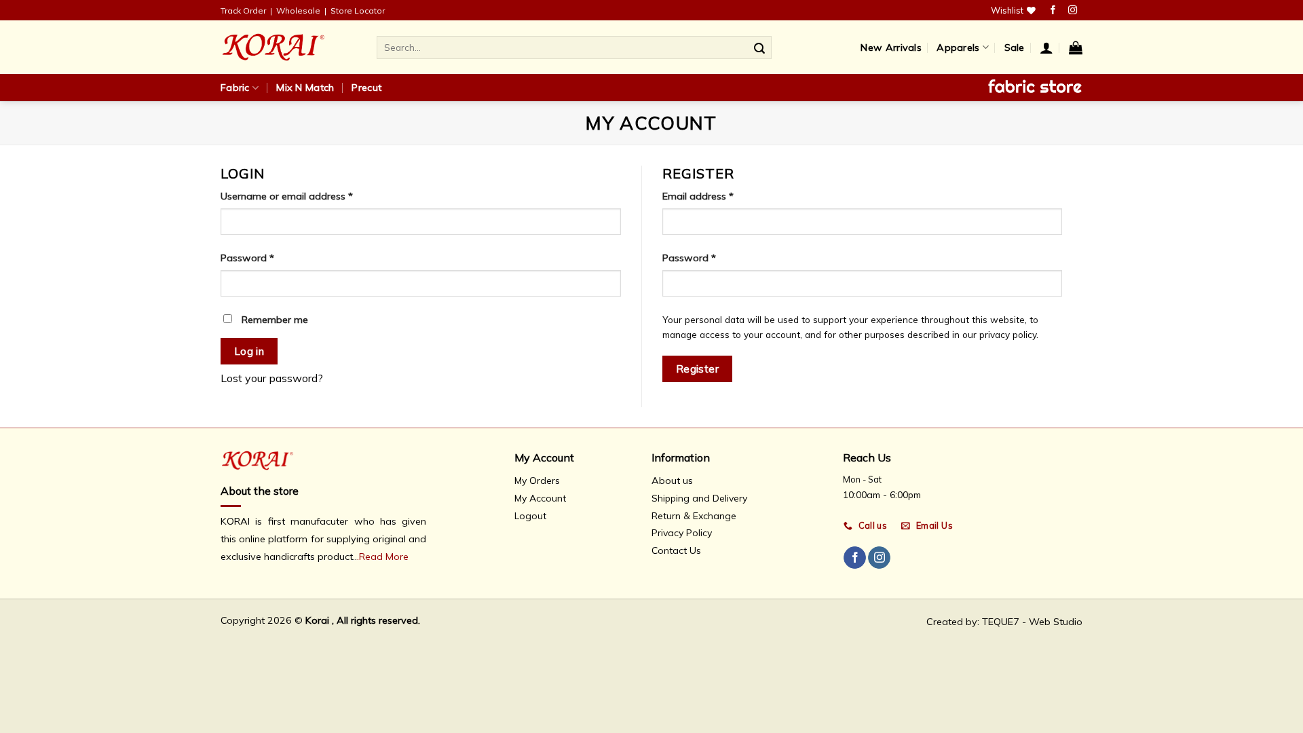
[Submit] (759, 47)
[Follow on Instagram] (1072, 10)
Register (697, 368)
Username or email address (287, 196)
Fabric (235, 87)
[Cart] (1075, 47)
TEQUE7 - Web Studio (1032, 622)
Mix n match (305, 87)
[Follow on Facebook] (1053, 10)
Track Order (243, 10)
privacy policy (1007, 334)
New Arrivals (891, 47)
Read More (384, 556)
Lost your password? (272, 378)
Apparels (958, 47)
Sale (1014, 47)
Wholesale (298, 10)
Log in (249, 351)
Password (247, 258)
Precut (366, 87)
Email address (698, 196)
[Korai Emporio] (288, 47)
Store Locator (358, 10)
